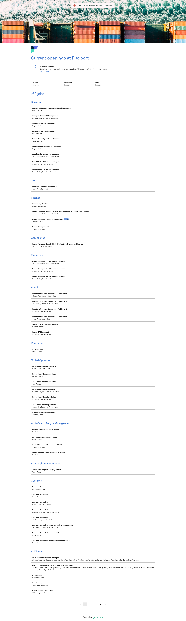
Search (35, 82)
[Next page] (105, 604)
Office (97, 82)
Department (68, 82)
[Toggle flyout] (89, 84)
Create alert (45, 72)
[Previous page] (80, 604)
